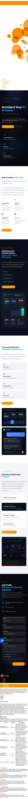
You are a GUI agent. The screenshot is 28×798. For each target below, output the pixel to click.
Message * (5, 643)
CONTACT (5, 87)
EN (3, 3)
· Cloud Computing (16, 98)
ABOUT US (5, 84)
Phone (4, 637)
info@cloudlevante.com (11, 611)
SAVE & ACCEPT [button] (4, 797)
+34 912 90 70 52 (9, 607)
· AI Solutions (6, 98)
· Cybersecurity (6, 101)
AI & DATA (5, 80)
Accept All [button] (9, 694)
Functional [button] (2, 766)
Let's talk (19, 126)
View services (7, 126)
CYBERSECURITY (7, 82)
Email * (5, 625)
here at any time (21, 659)
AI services (6, 403)
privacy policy (13, 654)
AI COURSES (6, 83)
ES (3, 4)
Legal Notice (6, 684)
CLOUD (4, 79)
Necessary (4, 716)
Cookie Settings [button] (3, 694)
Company (5, 631)
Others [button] (1, 792)
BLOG (4, 86)
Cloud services (7, 286)
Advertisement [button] (3, 785)
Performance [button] (3, 772)
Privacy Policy (6, 686)
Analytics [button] (2, 778)
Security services (8, 532)
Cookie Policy (6, 685)
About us (5, 230)
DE (3, 1)
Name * (4, 618)
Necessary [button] (2, 715)
